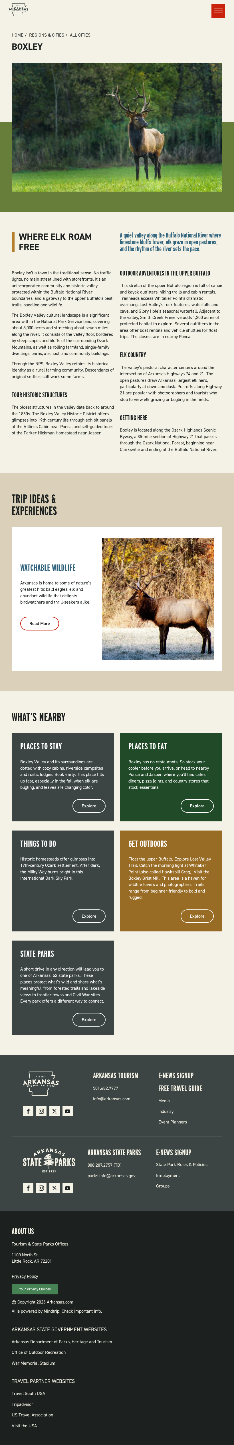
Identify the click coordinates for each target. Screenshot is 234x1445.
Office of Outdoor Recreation (39, 1352)
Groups (163, 1186)
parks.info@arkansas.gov (112, 1176)
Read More (44, 625)
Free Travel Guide (180, 1088)
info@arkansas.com (111, 1099)
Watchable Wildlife (48, 567)
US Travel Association (32, 1415)
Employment (168, 1175)
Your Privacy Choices (35, 1289)
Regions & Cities (46, 35)
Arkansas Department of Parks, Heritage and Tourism (62, 1342)
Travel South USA (28, 1393)
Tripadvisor (22, 1404)
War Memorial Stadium (33, 1363)
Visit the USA (24, 1426)
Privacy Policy (25, 1276)
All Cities (80, 35)
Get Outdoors (147, 843)
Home (17, 35)
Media (164, 1101)
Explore (89, 806)
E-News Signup (175, 1075)
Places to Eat (147, 746)
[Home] (18, 10)
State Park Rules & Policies (181, 1164)
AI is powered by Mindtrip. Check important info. (57, 1311)
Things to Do (38, 843)
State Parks (37, 953)
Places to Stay (41, 746)
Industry (166, 1111)
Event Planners (172, 1122)
